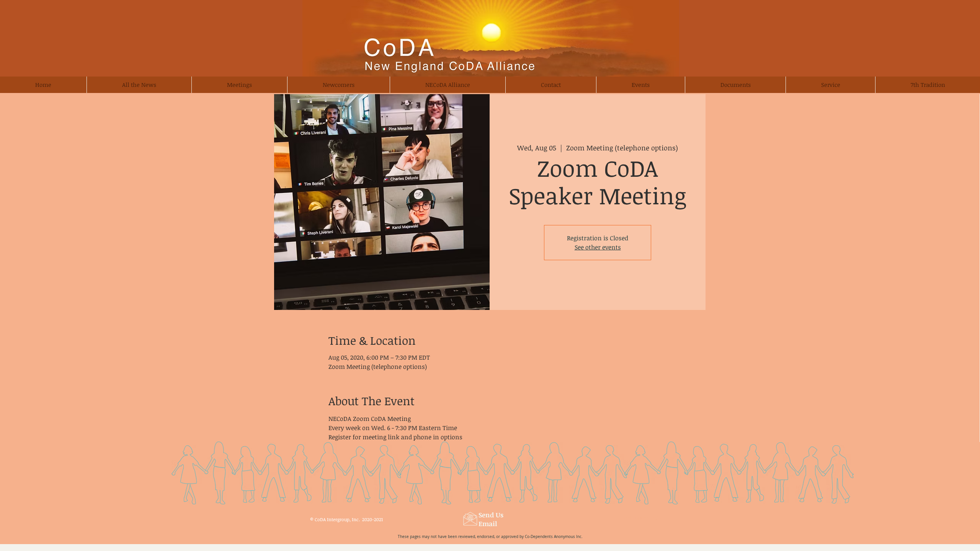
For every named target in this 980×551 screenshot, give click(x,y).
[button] (338, 85)
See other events (598, 247)
